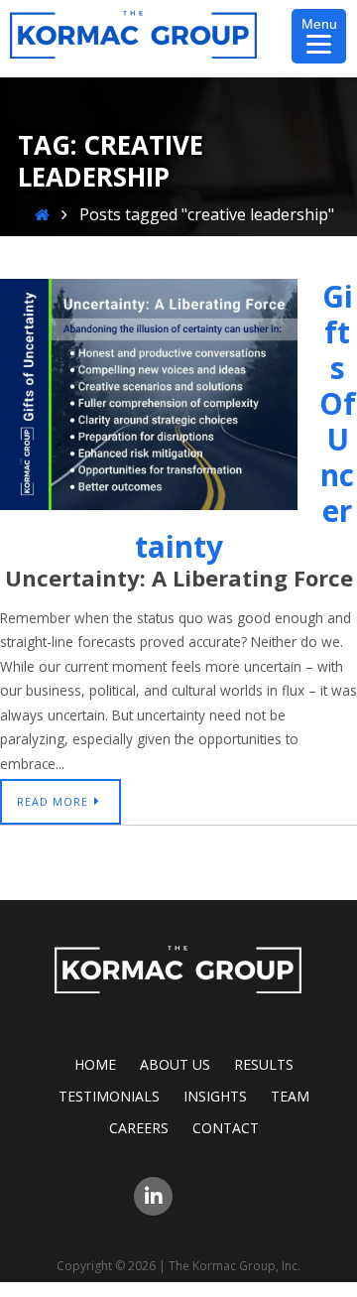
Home (95, 1064)
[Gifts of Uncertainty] (149, 504)
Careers (139, 1127)
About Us (175, 1064)
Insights (215, 1096)
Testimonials (109, 1096)
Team (290, 1096)
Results (264, 1064)
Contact (225, 1127)
